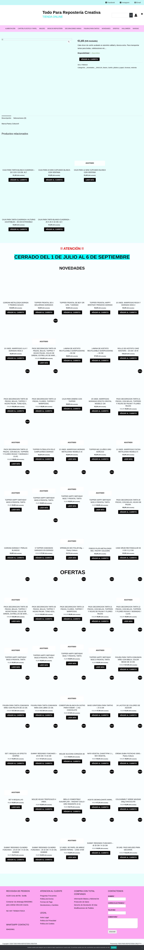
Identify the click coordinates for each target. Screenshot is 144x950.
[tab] (6, 118)
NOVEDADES (72, 268)
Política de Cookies (47, 924)
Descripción (6, 118)
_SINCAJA (98, 67)
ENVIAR (112, 932)
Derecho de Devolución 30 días (85, 905)
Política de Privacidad (48, 921)
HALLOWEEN (126, 28)
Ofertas (116, 28)
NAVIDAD (136, 28)
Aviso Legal (44, 917)
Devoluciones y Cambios (49, 905)
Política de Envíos (47, 899)
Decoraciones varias (73, 28)
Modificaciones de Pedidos (84, 908)
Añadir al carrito (89, 59)
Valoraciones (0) (19, 118)
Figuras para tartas (91, 28)
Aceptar (114, 947)
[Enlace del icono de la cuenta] (135, 15)
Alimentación (10, 28)
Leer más (90, 180)
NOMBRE (111, 896)
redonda (134, 67)
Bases (105, 67)
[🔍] (131, 15)
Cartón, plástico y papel (27, 28)
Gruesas (127, 67)
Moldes (42, 28)
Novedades (106, 28)
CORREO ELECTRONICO (116, 903)
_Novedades (90, 67)
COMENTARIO (113, 917)
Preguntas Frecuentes (48, 896)
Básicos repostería (55, 28)
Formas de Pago (46, 902)
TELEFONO (111, 910)
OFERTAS (72, 572)
